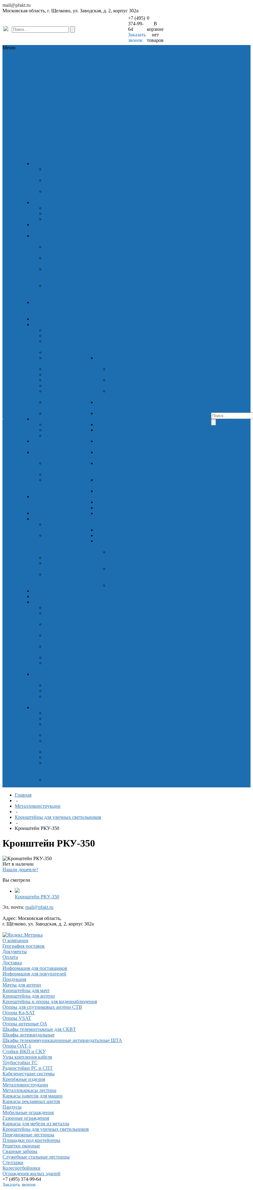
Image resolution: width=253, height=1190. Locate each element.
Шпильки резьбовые (55, 726)
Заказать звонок (137, 37)
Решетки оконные (102, 314)
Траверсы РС (58, 651)
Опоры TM (56, 380)
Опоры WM (56, 368)
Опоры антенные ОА (42, 97)
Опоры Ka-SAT (36, 92)
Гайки (50, 735)
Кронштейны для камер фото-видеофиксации (62, 274)
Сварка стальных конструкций (149, 405)
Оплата (170, 382)
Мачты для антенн (39, 58)
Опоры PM (56, 385)
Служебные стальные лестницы (108, 519)
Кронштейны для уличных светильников (107, 286)
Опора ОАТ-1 (34, 130)
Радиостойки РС (61, 607)
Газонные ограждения (107, 269)
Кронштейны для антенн (46, 69)
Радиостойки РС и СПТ (57, 602)
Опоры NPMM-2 (62, 335)
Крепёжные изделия (60, 153)
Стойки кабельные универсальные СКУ (60, 544)
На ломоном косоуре (121, 393)
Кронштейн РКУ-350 (37, 896)
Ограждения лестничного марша (121, 557)
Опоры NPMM (60, 330)
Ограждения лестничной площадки (121, 574)
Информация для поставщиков (34, 968)
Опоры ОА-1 (58, 424)
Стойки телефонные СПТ (62, 665)
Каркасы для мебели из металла (115, 454)
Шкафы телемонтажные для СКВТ (51, 100)
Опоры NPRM (59, 352)
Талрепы (53, 713)
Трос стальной (59, 718)
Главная (23, 795)
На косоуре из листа (119, 382)
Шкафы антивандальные (46, 108)
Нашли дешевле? (20, 869)
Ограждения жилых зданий (111, 543)
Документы (175, 377)
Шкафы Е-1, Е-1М (63, 474)
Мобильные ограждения (109, 264)
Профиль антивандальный (62, 699)
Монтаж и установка (145, 418)
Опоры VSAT (67, 92)
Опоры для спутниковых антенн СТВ (51, 83)
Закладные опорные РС (57, 638)
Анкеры (52, 779)
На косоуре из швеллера (121, 371)
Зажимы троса (59, 751)
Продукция (14, 979)
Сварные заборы (101, 319)
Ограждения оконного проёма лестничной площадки (121, 596)
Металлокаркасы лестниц (101, 239)
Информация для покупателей (34, 973)
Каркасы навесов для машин (104, 244)
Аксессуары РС (60, 657)
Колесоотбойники (103, 336)
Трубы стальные (61, 690)
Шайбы (52, 746)
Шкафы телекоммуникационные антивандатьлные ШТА (45, 120)
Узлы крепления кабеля (56, 136)
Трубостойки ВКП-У (58, 527)
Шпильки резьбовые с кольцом (56, 768)
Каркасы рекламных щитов (115, 416)
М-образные (57, 208)
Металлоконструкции (37, 806)
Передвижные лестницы (99, 300)
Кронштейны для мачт (43, 64)
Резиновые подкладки (55, 405)
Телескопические (62, 213)
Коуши (51, 757)
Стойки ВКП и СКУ (53, 518)
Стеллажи (116, 330)
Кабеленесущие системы (48, 676)
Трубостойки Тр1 (62, 435)
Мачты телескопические (62, 183)
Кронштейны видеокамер (58, 260)
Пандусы (108, 258)
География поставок (174, 368)
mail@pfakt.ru (16, 5)
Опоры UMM (58, 363)
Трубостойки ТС (37, 142)
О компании (15, 940)
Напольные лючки (63, 685)
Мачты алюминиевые (59, 171)
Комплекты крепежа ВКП (59, 565)
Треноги (53, 219)
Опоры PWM (58, 374)
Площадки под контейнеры (106, 305)
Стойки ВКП (58, 557)
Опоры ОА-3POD (63, 430)
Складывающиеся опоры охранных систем (63, 291)
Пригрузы (55, 413)
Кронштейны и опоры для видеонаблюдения (47, 78)
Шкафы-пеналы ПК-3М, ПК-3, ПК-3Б (61, 485)
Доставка (172, 388)
